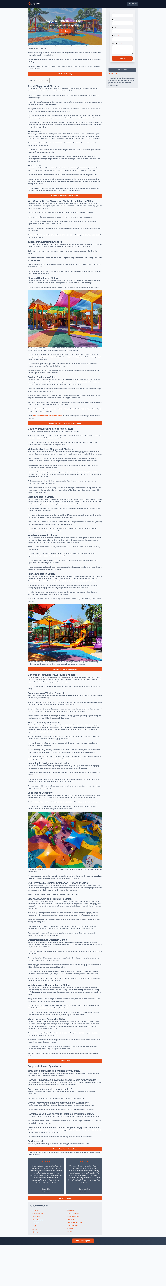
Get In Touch (122, 70)
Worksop (70, 1228)
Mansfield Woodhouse (74, 1222)
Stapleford (36, 1223)
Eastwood (70, 1210)
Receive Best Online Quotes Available (65, 196)
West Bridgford (38, 1214)
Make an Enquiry (83, 1241)
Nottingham (36, 1217)
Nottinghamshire (38, 1220)
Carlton (35, 1226)
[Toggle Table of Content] (46, 80)
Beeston (35, 1211)
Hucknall (35, 1232)
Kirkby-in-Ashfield (73, 1213)
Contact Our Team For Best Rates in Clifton (65, 423)
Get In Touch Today (65, 74)
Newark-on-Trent (72, 1225)
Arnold (35, 1229)
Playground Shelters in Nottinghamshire (48, 416)
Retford (69, 1231)
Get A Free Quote (65, 1198)
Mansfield (70, 1219)
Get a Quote (65, 31)
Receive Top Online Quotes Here (65, 669)
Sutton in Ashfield (73, 1216)
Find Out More (65, 1061)
